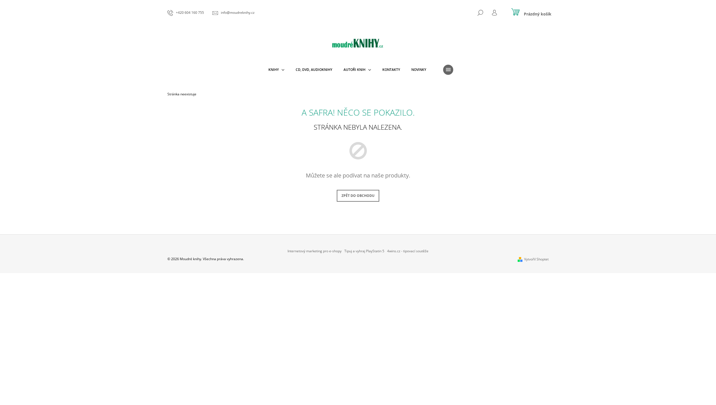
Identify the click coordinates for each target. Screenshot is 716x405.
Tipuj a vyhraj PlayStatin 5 (364, 251)
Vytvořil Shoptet (536, 259)
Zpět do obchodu (358, 195)
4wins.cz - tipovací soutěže (407, 251)
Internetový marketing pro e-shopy (315, 251)
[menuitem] (276, 70)
